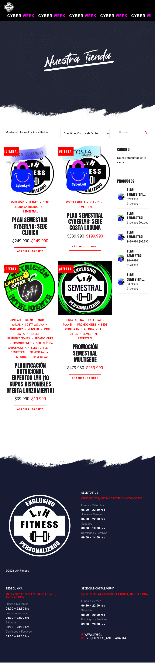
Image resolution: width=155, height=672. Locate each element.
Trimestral (40, 357)
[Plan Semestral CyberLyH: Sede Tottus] (121, 258)
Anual (41, 320)
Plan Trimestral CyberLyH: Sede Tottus (138, 220)
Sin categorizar (21, 320)
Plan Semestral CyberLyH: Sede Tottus (138, 258)
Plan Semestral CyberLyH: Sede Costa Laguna (85, 221)
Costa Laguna (75, 202)
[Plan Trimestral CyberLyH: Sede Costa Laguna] (121, 197)
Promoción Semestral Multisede (85, 353)
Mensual (33, 329)
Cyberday (17, 202)
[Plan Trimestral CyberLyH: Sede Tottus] (121, 218)
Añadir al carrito (30, 251)
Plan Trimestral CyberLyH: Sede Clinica (138, 239)
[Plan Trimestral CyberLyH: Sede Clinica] (121, 237)
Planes (33, 202)
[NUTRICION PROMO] (30, 288)
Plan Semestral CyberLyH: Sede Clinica (30, 226)
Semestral (37, 352)
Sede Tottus (39, 347)
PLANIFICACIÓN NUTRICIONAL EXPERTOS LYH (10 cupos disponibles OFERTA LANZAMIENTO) (30, 378)
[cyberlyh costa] (85, 170)
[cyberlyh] (30, 170)
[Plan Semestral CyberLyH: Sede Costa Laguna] (121, 282)
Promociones (43, 338)
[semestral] (85, 288)
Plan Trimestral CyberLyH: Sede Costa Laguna (138, 197)
